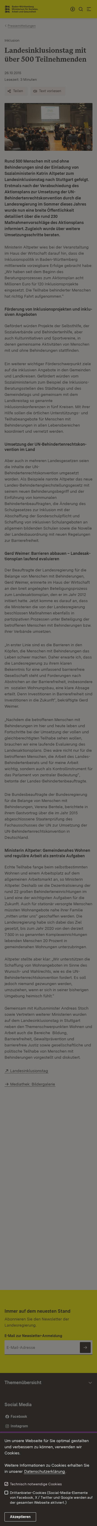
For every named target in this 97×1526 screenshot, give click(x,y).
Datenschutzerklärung (44, 1471)
